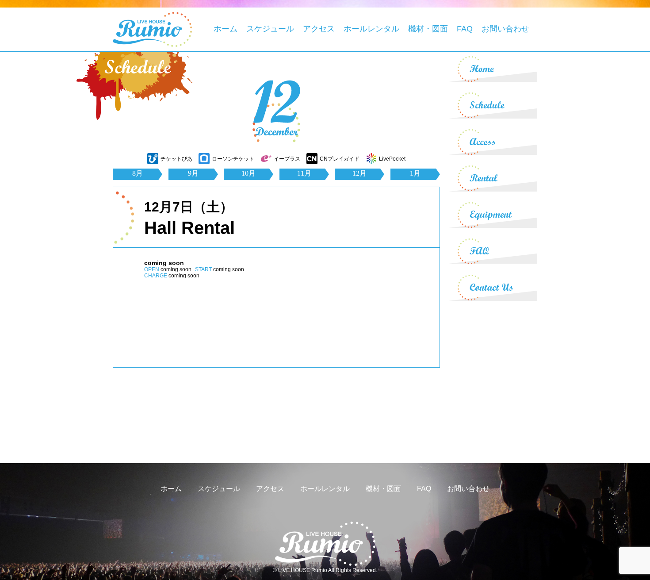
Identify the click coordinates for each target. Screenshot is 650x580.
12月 (359, 173)
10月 (248, 173)
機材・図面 (428, 28)
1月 (415, 173)
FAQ (465, 28)
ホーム (225, 28)
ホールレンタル (371, 28)
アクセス (319, 28)
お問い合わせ (505, 28)
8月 (137, 173)
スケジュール (270, 28)
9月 (193, 173)
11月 (304, 173)
